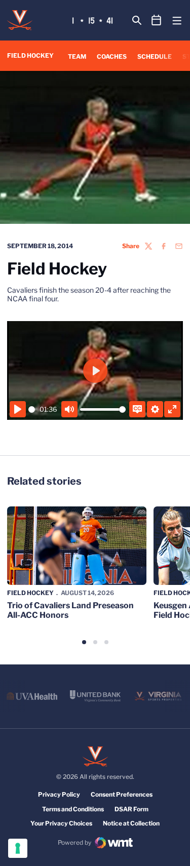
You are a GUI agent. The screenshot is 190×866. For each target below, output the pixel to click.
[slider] (32, 409)
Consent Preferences (122, 794)
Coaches (112, 56)
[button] (84, 642)
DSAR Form (131, 809)
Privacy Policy (59, 794)
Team (77, 56)
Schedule (154, 56)
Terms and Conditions (73, 809)
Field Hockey (30, 593)
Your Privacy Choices (61, 823)
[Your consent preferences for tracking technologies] (17, 848)
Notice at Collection (131, 823)
